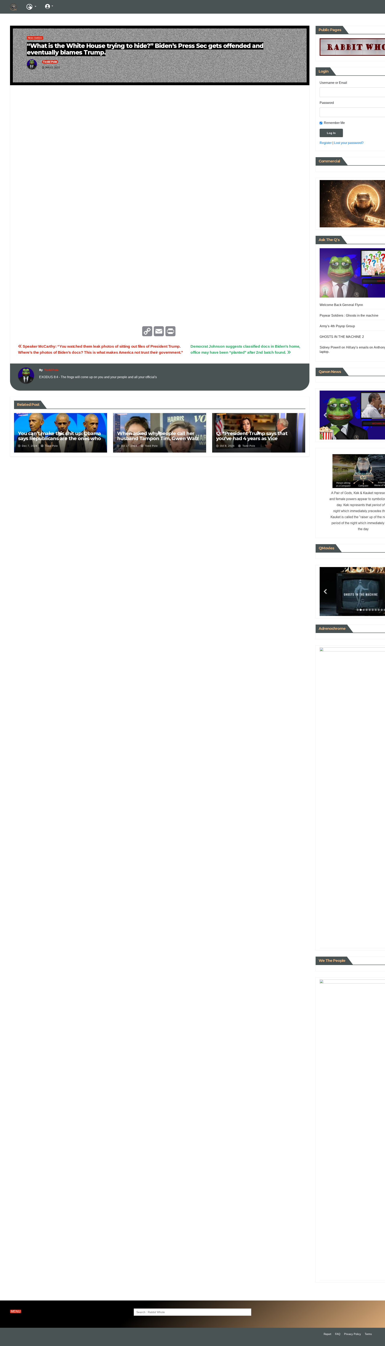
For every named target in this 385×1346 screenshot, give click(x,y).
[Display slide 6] (373, 610)
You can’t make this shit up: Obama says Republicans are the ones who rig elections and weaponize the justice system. (59, 440)
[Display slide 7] (376, 610)
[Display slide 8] (379, 610)
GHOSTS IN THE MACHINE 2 (342, 336)
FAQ (337, 1334)
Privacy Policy (352, 1334)
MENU (15, 1311)
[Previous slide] (325, 415)
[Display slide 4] (367, 610)
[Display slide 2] (361, 610)
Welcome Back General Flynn (341, 305)
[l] (64, 6)
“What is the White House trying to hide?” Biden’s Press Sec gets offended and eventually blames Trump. (145, 49)
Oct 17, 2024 (129, 446)
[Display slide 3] (364, 610)
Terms (368, 1334)
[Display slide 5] (370, 610)
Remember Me (334, 123)
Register (326, 143)
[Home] (13, 6)
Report (327, 1334)
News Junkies (35, 38)
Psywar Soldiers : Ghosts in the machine (349, 315)
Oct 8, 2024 (227, 446)
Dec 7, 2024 (29, 446)
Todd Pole (50, 62)
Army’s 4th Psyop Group (337, 326)
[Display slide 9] (382, 610)
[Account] (49, 6)
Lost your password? (349, 143)
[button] (354, 6)
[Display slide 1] (358, 610)
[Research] (31, 6)
